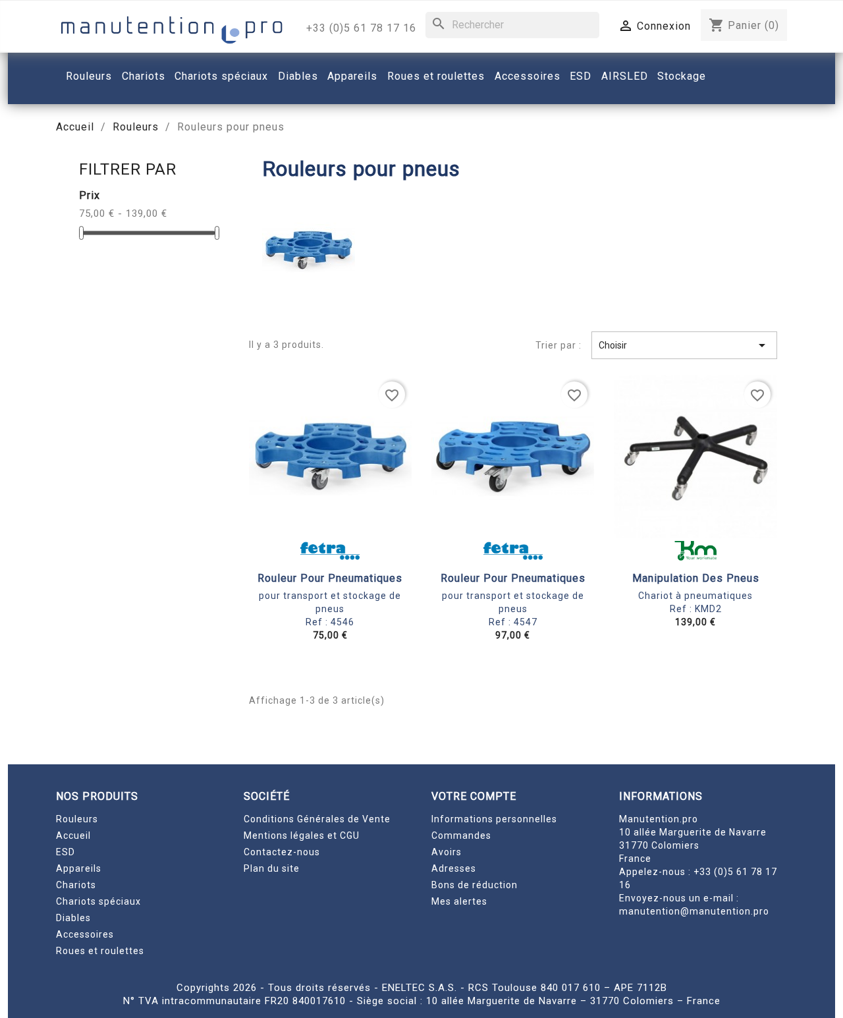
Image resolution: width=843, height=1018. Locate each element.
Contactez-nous (282, 852)
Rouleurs (77, 819)
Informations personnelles (494, 819)
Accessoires (85, 934)
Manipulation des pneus (695, 578)
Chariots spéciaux (98, 901)
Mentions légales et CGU (302, 835)
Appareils (78, 868)
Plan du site (272, 868)
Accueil (73, 835)
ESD (65, 852)
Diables (73, 918)
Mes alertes (459, 901)
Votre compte (473, 796)
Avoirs (446, 852)
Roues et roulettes (100, 951)
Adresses (453, 868)
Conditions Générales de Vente (317, 819)
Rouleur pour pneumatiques (330, 578)
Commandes (461, 835)
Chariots (76, 885)
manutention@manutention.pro (694, 911)
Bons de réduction (474, 885)
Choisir (684, 345)
